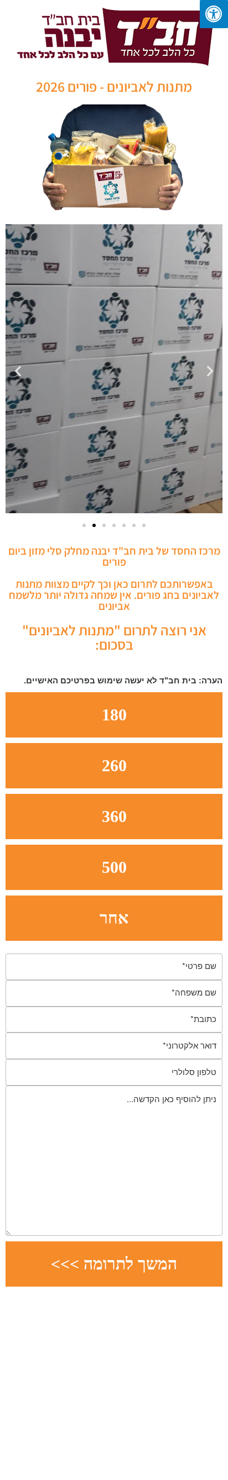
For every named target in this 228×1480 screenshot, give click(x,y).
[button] (18, 371)
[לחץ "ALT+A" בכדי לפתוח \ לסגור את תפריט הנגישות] (214, 14)
